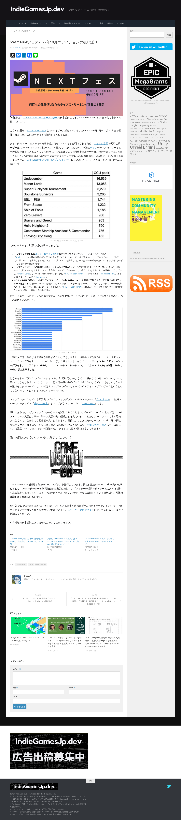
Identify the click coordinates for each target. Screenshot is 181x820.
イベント (23, 23)
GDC (157, 123)
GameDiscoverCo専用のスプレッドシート (49, 159)
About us (120, 23)
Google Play (143, 125)
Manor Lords (24, 273)
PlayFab (156, 134)
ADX (132, 116)
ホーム (12, 23)
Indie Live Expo (150, 131)
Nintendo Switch (145, 134)
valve (167, 148)
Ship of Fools (41, 403)
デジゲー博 (166, 151)
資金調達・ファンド (72, 23)
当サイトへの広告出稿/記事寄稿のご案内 (148, 258)
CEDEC (163, 116)
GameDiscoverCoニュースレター (40, 117)
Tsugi (152, 144)
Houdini (153, 125)
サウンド (154, 151)
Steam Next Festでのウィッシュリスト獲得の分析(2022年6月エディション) (101, 541)
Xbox (135, 151)
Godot (164, 122)
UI (157, 144)
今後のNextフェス (96, 424)
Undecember (22, 257)
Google (133, 125)
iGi (149, 128)
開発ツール (55, 23)
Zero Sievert (88, 403)
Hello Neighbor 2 (107, 273)
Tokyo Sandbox (143, 144)
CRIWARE (134, 119)
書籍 (101, 23)
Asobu (146, 116)
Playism (162, 134)
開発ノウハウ (29, 31)
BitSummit (154, 116)
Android (139, 116)
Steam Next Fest (40, 564)
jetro (161, 132)
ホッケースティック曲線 (47, 254)
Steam (31, 564)
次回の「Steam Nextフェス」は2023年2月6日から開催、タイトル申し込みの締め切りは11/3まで (63, 541)
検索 (131, 31)
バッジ (93, 147)
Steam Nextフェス (36, 130)
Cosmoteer (40, 277)
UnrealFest (160, 148)
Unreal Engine (143, 147)
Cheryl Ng (16, 48)
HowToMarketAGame (139, 129)
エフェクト (143, 151)
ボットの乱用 (101, 143)
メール (72, 687)
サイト (15, 696)
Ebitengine (142, 119)
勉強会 (110, 23)
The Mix (154, 141)
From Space (102, 399)
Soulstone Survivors (74, 273)
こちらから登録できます (81, 509)
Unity (163, 143)
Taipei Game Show (142, 141)
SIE (140, 138)
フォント (134, 154)
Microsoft (134, 134)
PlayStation (134, 138)
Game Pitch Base (148, 123)
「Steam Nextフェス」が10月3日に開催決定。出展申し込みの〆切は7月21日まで (26, 541)
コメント (17, 669)
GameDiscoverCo (21, 564)
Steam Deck (156, 138)
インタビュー (90, 23)
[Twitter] (169, 786)
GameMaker (136, 122)
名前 (15, 687)
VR (131, 151)
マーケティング (16, 31)
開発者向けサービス (39, 23)
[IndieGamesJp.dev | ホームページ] (38, 9)
